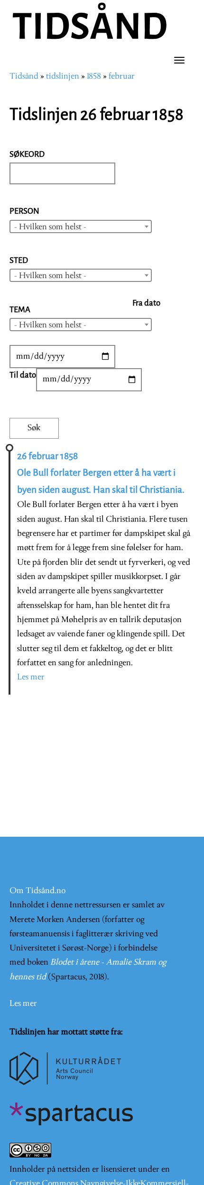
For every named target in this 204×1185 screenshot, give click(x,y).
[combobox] (80, 226)
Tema (19, 309)
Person (24, 211)
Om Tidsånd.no (37, 891)
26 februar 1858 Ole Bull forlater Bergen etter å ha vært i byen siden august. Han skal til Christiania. (101, 473)
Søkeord (27, 154)
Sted (18, 260)
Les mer (31, 677)
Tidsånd (23, 76)
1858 (94, 76)
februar (122, 76)
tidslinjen (62, 76)
